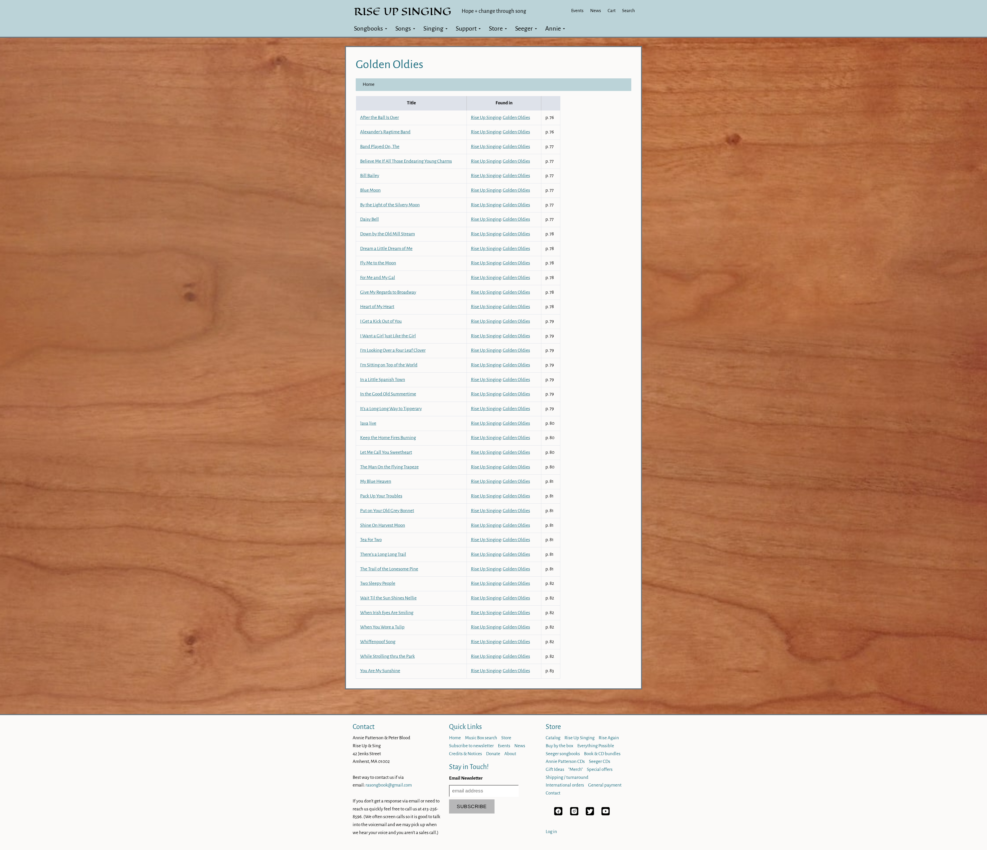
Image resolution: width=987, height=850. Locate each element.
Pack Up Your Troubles (381, 496)
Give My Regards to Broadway (388, 292)
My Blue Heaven (375, 481)
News (595, 10)
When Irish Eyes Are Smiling (386, 612)
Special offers (600, 769)
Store (496, 28)
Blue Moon (370, 190)
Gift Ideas (555, 769)
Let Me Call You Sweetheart (386, 452)
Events (577, 10)
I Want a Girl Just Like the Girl (388, 336)
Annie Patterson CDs (565, 761)
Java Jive (368, 423)
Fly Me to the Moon (378, 263)
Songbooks (368, 28)
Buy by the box (559, 745)
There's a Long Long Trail (383, 554)
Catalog (553, 737)
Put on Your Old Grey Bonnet (387, 510)
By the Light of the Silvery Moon (390, 204)
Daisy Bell (369, 219)
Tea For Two (371, 539)
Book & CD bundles (602, 753)
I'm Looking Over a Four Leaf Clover (393, 350)
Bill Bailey (369, 175)
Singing (433, 28)
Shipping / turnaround (567, 777)
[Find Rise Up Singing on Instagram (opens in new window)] (574, 813)
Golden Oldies (516, 117)
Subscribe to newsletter (471, 745)
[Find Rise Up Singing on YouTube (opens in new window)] (605, 813)
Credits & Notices (465, 753)
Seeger (524, 28)
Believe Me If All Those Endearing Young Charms (406, 161)
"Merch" (575, 769)
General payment (605, 785)
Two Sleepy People (377, 583)
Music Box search (481, 737)
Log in (551, 831)
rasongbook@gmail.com (388, 785)
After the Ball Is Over (379, 117)
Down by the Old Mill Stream (387, 234)
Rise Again (609, 737)
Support (466, 28)
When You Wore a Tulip (382, 627)
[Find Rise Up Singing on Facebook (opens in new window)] (558, 813)
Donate (493, 753)
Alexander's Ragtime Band (385, 132)
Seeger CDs (599, 761)
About (510, 753)
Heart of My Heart (377, 306)
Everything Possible (595, 745)
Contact (363, 727)
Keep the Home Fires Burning (388, 437)
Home (368, 84)
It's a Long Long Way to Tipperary (391, 408)
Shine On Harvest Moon (382, 525)
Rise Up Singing (486, 117)
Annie (553, 28)
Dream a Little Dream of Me (386, 248)
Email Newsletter (466, 778)
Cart (612, 10)
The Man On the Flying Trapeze (389, 467)
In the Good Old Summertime (388, 394)
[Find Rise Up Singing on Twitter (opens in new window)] (589, 813)
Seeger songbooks (563, 753)
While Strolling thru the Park (387, 656)
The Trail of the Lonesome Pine (389, 569)
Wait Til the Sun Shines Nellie (388, 598)
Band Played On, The (379, 146)
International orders (565, 785)
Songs (403, 28)
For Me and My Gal (377, 277)
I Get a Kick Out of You (381, 321)
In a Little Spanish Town (382, 379)
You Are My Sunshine (380, 670)
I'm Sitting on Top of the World (388, 365)
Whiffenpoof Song (377, 641)
